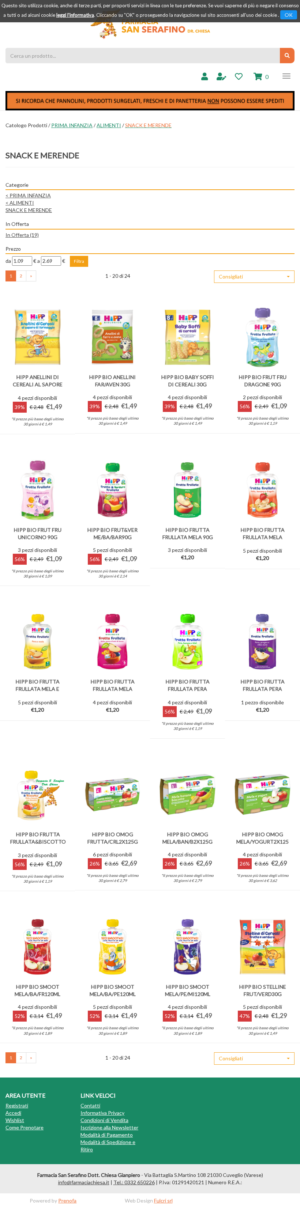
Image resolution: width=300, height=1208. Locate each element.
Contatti (90, 1105)
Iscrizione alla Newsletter (109, 1127)
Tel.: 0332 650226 (134, 1182)
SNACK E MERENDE (28, 210)
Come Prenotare (24, 1127)
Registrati (16, 1105)
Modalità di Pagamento (106, 1135)
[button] (254, 276)
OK (289, 15)
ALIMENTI (109, 125)
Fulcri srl (163, 1200)
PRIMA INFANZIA (72, 125)
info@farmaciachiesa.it (83, 1182)
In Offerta (22, 235)
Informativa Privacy (102, 1113)
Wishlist (14, 1120)
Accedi (13, 1113)
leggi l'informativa (75, 15)
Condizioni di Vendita (104, 1120)
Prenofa (67, 1200)
